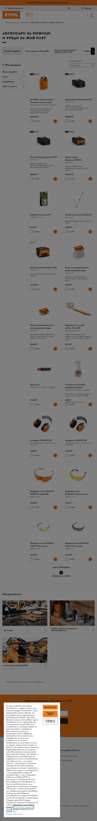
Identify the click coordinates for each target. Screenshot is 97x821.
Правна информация (14, 814)
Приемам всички (50, 707)
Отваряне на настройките (50, 721)
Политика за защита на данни (20, 808)
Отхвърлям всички (50, 714)
